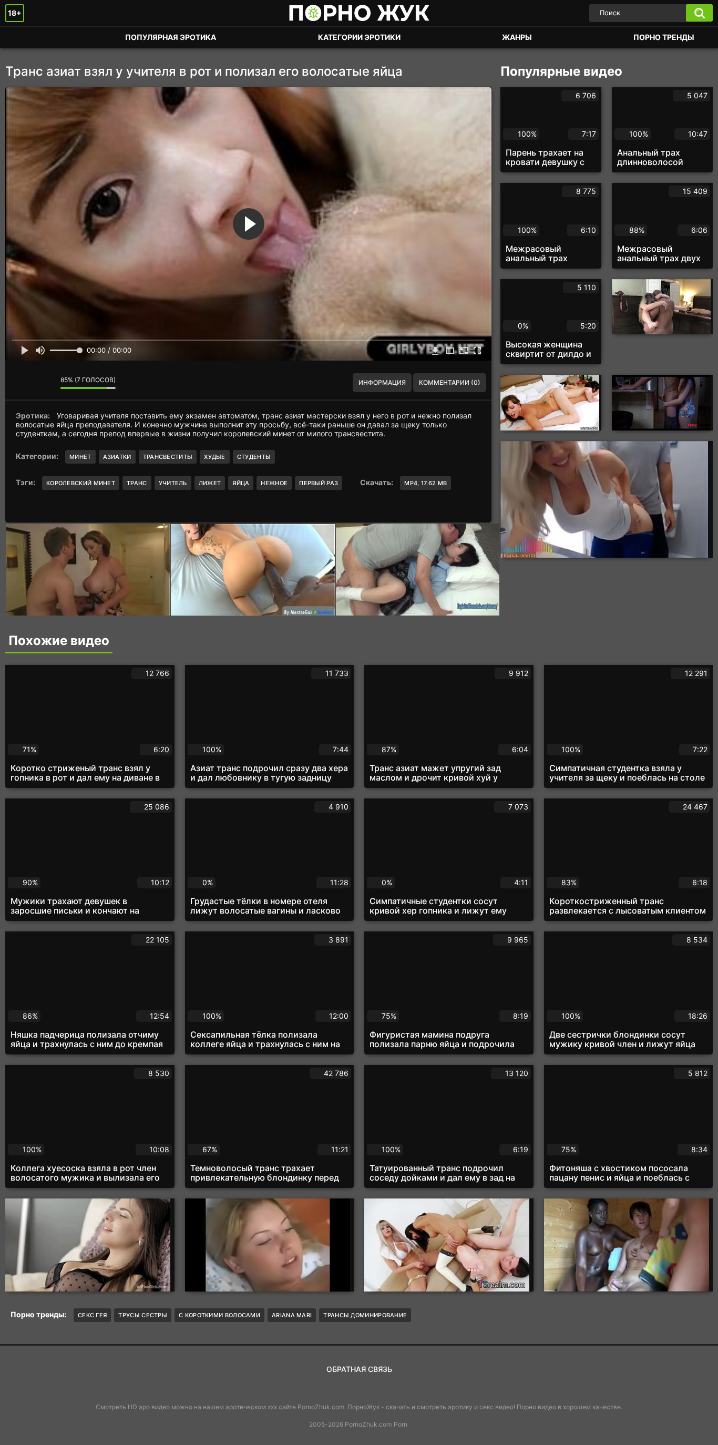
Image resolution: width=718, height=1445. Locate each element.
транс (137, 483)
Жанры (517, 37)
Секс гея (92, 1315)
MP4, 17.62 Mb (425, 483)
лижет (210, 483)
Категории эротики (359, 37)
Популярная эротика (170, 37)
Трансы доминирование (365, 1315)
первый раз (318, 483)
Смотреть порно (23, 37)
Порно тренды (663, 37)
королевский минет (80, 483)
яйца (240, 483)
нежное (274, 483)
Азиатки (117, 456)
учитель (173, 483)
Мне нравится (21, 382)
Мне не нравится (44, 382)
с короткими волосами (219, 1315)
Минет (80, 456)
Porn (400, 1424)
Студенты (254, 456)
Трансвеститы (168, 456)
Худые (214, 456)
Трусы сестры (142, 1315)
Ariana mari (292, 1315)
